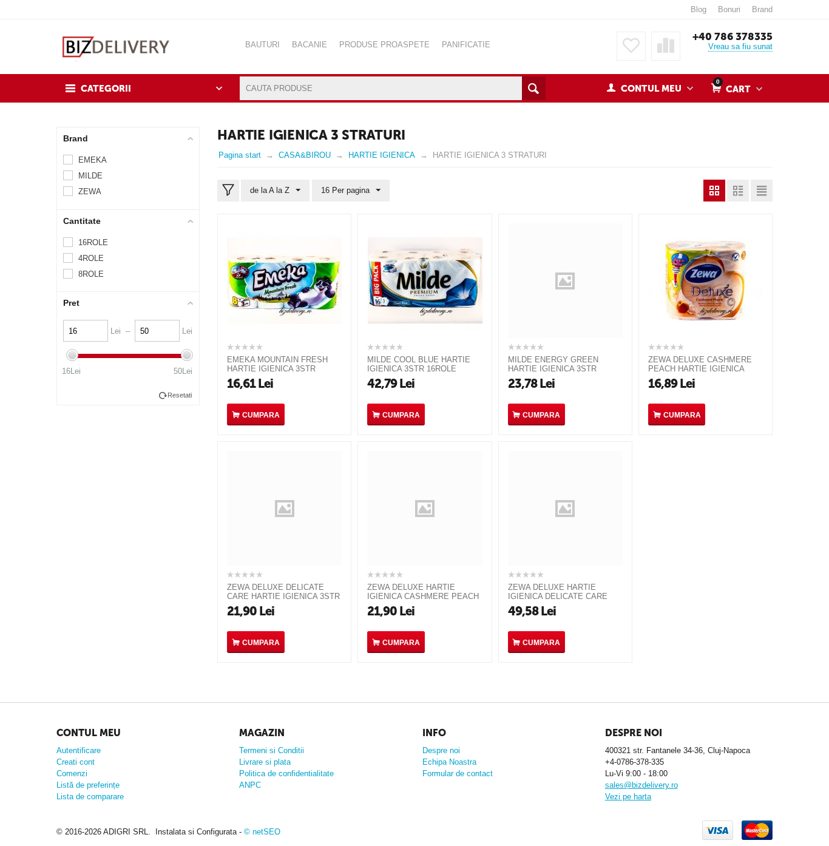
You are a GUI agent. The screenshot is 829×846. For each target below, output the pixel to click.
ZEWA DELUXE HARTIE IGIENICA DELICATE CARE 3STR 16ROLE (557, 596)
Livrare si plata (265, 761)
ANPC (250, 785)
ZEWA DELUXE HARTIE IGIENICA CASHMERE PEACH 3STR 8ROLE (423, 596)
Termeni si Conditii (271, 750)
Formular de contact (457, 773)
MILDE (90, 175)
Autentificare (78, 750)
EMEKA (92, 159)
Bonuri (729, 9)
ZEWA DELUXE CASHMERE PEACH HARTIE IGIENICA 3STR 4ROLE (700, 368)
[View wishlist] (631, 46)
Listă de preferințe (88, 785)
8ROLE (91, 274)
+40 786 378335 (732, 36)
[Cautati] (534, 88)
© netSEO (262, 831)
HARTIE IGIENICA (381, 155)
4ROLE (91, 258)
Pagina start (239, 155)
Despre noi (441, 750)
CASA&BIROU (305, 155)
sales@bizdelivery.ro (641, 785)
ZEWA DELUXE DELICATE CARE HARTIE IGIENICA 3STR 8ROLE (283, 596)
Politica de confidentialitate (286, 773)
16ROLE (93, 242)
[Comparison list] (665, 46)
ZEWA (89, 191)
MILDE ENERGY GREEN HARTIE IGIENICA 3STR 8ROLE (553, 368)
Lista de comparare (90, 796)
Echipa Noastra (449, 761)
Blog (698, 9)
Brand (762, 9)
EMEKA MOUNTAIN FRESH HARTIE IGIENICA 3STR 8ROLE (277, 368)
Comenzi (71, 773)
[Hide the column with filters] (228, 190)
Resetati (179, 395)
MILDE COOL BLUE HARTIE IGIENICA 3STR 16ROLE (418, 364)
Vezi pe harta (628, 796)
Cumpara (261, 415)
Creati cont (75, 761)
